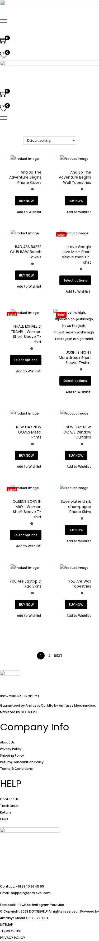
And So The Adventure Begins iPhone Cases (25, 177)
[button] (26, 212)
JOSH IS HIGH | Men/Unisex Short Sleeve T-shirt (75, 357)
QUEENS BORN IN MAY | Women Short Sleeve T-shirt (27, 509)
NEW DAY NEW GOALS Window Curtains (77, 432)
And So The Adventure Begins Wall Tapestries (75, 177)
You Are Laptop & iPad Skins (25, 584)
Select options (75, 280)
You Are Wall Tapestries (79, 584)
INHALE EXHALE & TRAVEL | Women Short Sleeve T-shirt (26, 334)
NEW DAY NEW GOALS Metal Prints (28, 432)
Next (58, 655)
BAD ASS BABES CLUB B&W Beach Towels (25, 252)
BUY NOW (26, 201)
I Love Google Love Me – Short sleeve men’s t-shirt (76, 254)
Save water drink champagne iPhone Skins (76, 506)
